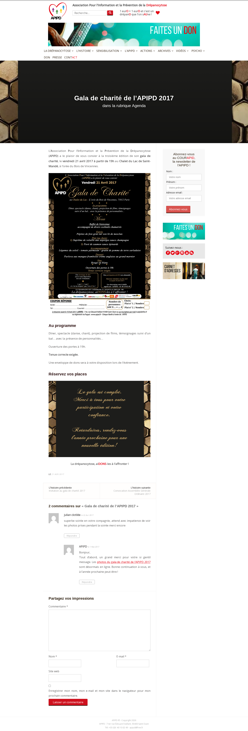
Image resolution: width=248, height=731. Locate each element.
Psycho (196, 51)
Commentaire (58, 606)
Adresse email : (174, 192)
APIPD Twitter (173, 253)
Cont (70, 57)
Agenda (139, 105)
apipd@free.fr (136, 727)
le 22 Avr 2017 (87, 515)
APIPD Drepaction (177, 253)
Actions (146, 51)
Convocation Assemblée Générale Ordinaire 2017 (132, 490)
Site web (54, 671)
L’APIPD (130, 51)
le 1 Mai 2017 (93, 546)
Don (47, 57)
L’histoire (83, 51)
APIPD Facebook (168, 253)
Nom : (169, 171)
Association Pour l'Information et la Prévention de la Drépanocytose (58, 11)
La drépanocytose (57, 51)
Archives (164, 51)
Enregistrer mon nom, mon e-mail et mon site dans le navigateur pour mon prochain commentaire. (99, 693)
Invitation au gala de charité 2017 (67, 489)
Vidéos (181, 51)
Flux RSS (191, 253)
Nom (53, 656)
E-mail (121, 656)
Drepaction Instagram (182, 253)
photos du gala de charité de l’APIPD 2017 (123, 562)
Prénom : (171, 182)
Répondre (72, 535)
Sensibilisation (107, 51)
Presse (57, 57)
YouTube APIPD (187, 253)
